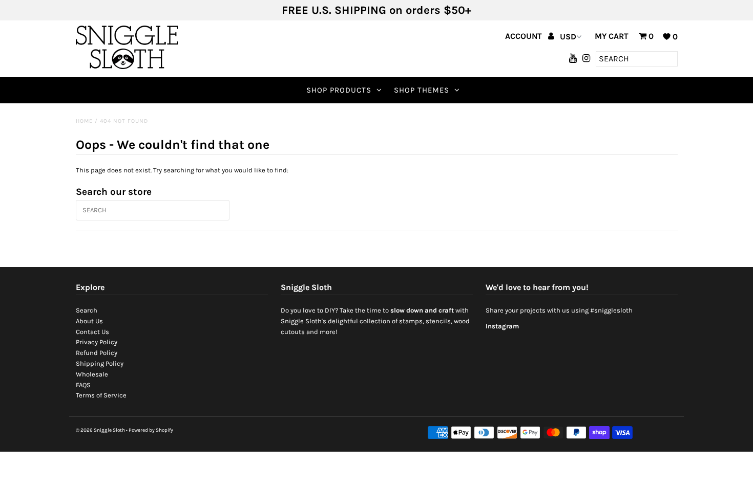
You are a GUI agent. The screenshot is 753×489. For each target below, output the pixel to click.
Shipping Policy (99, 363)
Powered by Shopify (151, 430)
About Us (89, 321)
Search (86, 310)
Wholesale (92, 374)
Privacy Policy (96, 342)
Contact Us (92, 332)
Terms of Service (101, 395)
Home (84, 121)
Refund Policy (96, 353)
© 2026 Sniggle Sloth (100, 430)
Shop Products (338, 90)
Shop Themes (421, 90)
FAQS (83, 385)
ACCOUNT (524, 36)
